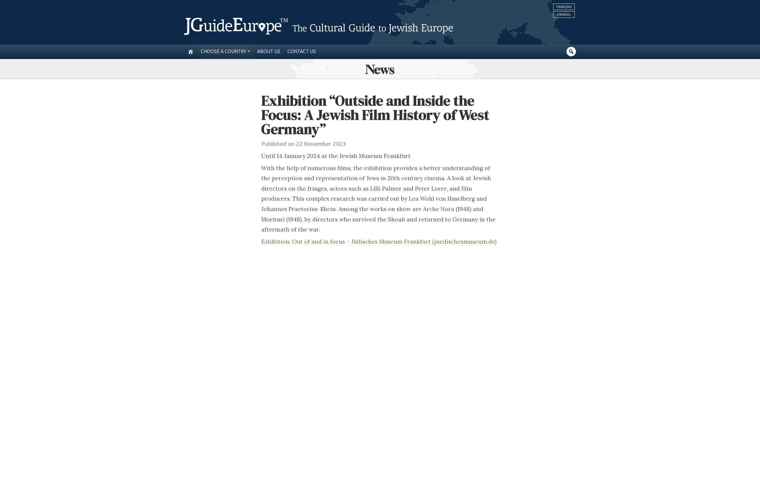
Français (563, 7)
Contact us (301, 51)
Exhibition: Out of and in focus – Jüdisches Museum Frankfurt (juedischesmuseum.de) (379, 241)
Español (564, 14)
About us (268, 51)
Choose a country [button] (223, 51)
